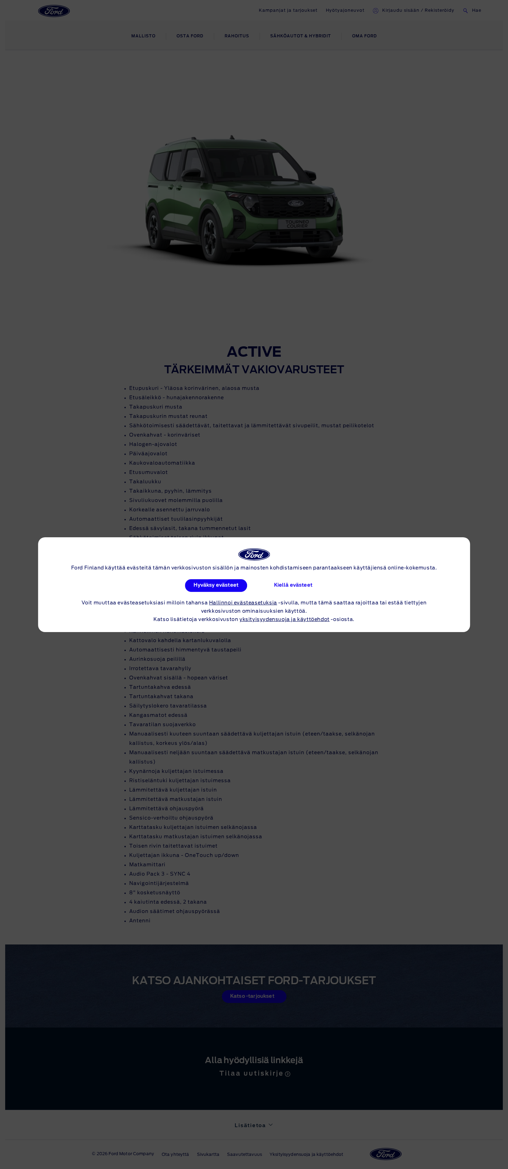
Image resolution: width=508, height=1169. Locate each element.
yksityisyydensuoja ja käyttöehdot (284, 619)
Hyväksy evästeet (216, 585)
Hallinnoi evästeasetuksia (243, 603)
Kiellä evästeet (293, 585)
